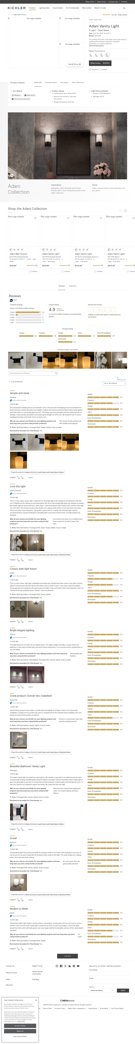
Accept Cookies (20, 1026)
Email (91, 978)
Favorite (94, 69)
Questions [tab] (72, 286)
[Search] (124, 9)
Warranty (9, 985)
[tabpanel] (67, 626)
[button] (90, 309)
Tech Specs (64, 82)
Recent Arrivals (100, 8)
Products (32, 8)
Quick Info (38, 82)
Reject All (20, 1031)
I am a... (92, 987)
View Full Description (96, 46)
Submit (123, 990)
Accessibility (104, 1008)
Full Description (51, 82)
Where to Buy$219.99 (100, 63)
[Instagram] (57, 966)
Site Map (35, 979)
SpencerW (13, 700)
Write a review (122, 14)
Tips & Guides (58, 8)
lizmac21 (13, 842)
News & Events (11, 973)
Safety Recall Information (37, 973)
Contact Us (10, 966)
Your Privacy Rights (117, 1008)
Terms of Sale (47, 1008)
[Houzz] (69, 966)
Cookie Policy (21, 1021)
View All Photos (75, 64)
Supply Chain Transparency (76, 1008)
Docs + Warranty (78, 82)
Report (30, 477)
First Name (93, 970)
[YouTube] (78, 966)
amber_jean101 (15, 490)
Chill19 (12, 634)
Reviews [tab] (62, 286)
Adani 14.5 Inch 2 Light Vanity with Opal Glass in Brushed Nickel (47, 554)
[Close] (36, 1000)
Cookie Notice (92, 1008)
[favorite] (35, 218)
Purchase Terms (59, 1008)
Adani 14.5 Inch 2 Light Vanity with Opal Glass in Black (44, 472)
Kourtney (13, 397)
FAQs (8, 979)
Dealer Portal (37, 966)
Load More (67, 956)
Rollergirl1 (13, 770)
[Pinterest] (74, 966)
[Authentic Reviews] (14, 300)
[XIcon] (65, 966)
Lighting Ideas (44, 8)
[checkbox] (91, 55)
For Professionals (72, 8)
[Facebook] (61, 966)
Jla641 (12, 573)
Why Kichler (86, 8)
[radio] (91, 55)
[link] (60, 309)
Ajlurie (12, 913)
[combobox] (124, 9)
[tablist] (67, 286)
